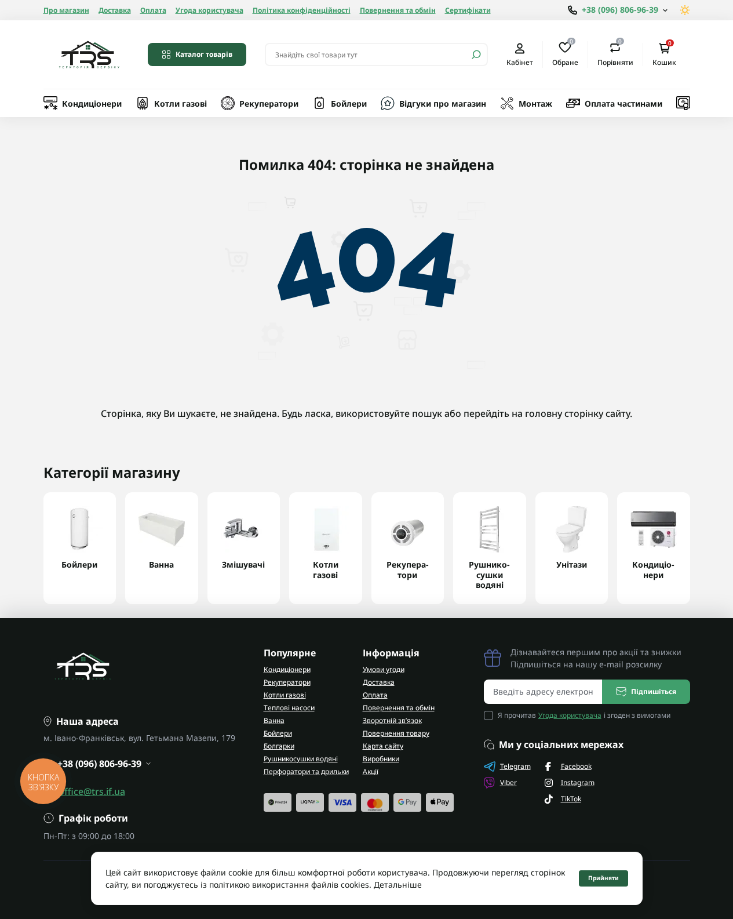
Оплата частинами (623, 103)
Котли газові (180, 103)
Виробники (381, 759)
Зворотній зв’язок (392, 720)
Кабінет (519, 62)
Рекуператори (268, 103)
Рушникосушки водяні (301, 759)
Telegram (515, 766)
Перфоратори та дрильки (306, 771)
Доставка (115, 10)
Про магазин (66, 10)
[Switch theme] (685, 10)
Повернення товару (396, 733)
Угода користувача (209, 10)
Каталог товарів (204, 54)
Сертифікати (468, 10)
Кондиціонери (92, 103)
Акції (370, 771)
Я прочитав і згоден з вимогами (584, 715)
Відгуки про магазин (442, 103)
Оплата (153, 10)
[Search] (476, 54)
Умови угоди (383, 669)
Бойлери (349, 103)
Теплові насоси (289, 708)
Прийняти (603, 878)
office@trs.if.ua (92, 791)
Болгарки (279, 746)
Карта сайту (383, 746)
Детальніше (398, 884)
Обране (565, 54)
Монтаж (535, 103)
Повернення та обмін (398, 10)
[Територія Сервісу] (88, 54)
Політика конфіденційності (302, 10)
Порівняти (615, 54)
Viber (508, 782)
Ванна (274, 720)
